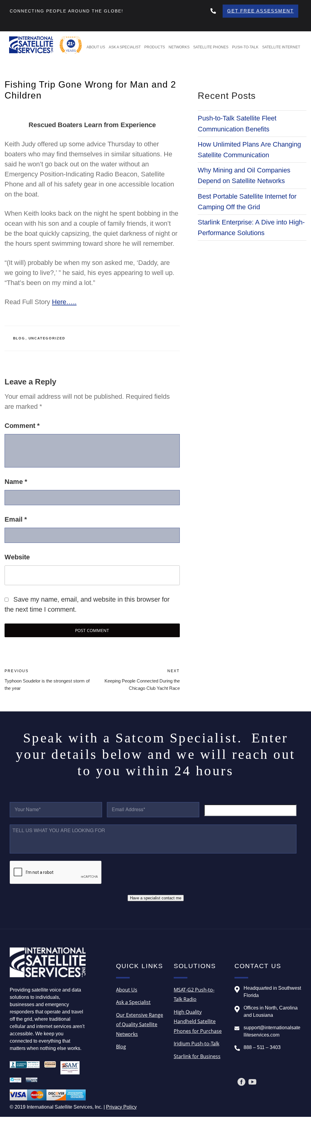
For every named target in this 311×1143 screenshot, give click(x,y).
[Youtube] (252, 1082)
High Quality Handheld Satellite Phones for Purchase (198, 1021)
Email (16, 519)
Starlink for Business (197, 1056)
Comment (22, 425)
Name (16, 481)
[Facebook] (241, 1082)
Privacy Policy (121, 1107)
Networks (179, 47)
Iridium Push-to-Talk (196, 1043)
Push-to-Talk (245, 47)
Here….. (64, 302)
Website (17, 557)
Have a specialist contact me (155, 898)
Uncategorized (47, 338)
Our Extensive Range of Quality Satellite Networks (139, 1024)
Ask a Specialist (125, 47)
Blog (19, 338)
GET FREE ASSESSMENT (260, 10)
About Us (96, 47)
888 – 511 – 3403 (262, 1047)
